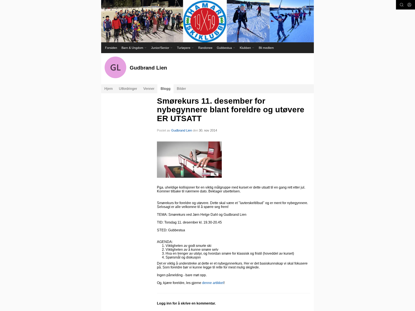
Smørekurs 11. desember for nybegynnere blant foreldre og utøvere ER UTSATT (230, 110)
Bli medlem (266, 47)
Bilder (181, 88)
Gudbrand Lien (181, 130)
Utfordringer (128, 88)
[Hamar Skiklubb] (207, 21)
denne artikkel (213, 283)
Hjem (108, 88)
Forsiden (111, 47)
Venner (148, 88)
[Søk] (401, 5)
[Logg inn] (409, 5)
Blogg (166, 88)
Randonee (205, 47)
